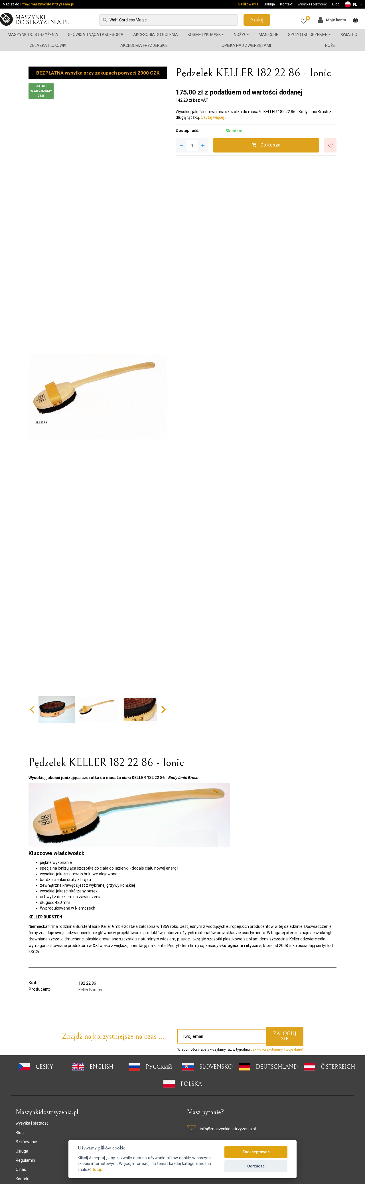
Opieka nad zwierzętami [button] (246, 45)
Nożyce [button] (241, 34)
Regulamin (25, 1160)
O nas (21, 1169)
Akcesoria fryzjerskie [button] (144, 45)
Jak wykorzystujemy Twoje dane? (277, 1049)
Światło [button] (348, 34)
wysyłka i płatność (312, 4)
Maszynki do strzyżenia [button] (33, 34)
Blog (336, 4)
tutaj (97, 1169)
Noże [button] (330, 45)
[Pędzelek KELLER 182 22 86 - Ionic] (98, 397)
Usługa (269, 4)
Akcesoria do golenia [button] (155, 34)
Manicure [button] (268, 34)
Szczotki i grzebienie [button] (309, 34)
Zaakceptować (256, 1151)
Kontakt (286, 4)
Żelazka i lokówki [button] (48, 45)
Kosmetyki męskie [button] (206, 34)
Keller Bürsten (91, 990)
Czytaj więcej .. (214, 117)
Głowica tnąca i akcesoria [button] (95, 34)
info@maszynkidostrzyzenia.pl (47, 4)
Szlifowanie (248, 4)
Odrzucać (256, 1166)
